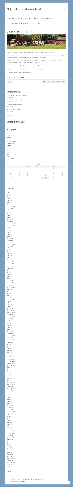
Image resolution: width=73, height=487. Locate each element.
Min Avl (10, 81)
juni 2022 (9, 272)
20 (36, 175)
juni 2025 (9, 213)
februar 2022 (10, 278)
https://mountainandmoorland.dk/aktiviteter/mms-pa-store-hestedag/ (24, 69)
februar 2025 (10, 217)
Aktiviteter (19, 18)
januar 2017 (10, 380)
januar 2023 (10, 259)
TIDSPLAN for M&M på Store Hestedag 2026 (18, 100)
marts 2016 (9, 401)
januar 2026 (10, 204)
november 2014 (11, 433)
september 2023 (11, 245)
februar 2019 (10, 329)
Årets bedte (9, 133)
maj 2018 (9, 348)
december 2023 (11, 240)
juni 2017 (9, 371)
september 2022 (11, 266)
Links (39, 23)
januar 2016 (10, 405)
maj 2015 (9, 420)
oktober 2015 (10, 410)
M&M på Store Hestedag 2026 (14, 109)
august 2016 (10, 391)
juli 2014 (9, 441)
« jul (8, 182)
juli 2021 (9, 291)
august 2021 (10, 289)
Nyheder (9, 150)
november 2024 (11, 224)
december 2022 (11, 262)
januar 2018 (10, 357)
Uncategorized (10, 158)
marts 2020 (9, 304)
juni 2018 (9, 346)
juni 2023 (9, 251)
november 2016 (11, 384)
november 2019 (11, 312)
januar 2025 (10, 219)
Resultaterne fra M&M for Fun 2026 (15, 114)
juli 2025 (9, 211)
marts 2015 (9, 424)
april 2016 (9, 399)
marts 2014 (9, 450)
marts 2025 (9, 215)
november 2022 (11, 264)
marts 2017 (9, 376)
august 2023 (10, 247)
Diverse (9, 135)
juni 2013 (9, 469)
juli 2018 (9, 344)
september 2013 (11, 462)
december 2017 (11, 359)
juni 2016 (9, 395)
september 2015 (11, 412)
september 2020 (11, 300)
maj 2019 (9, 325)
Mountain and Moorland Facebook (62, 9)
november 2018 (11, 336)
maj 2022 (9, 274)
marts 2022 (9, 276)
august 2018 (10, 342)
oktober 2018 (10, 338)
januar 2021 (10, 298)
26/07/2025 (16, 77)
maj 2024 (9, 232)
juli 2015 (9, 416)
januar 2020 (10, 308)
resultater (9, 152)
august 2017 (10, 367)
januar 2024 (10, 238)
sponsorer (9, 156)
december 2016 (11, 382)
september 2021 (11, 287)
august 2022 (10, 268)
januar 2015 (10, 429)
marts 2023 (9, 255)
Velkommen (10, 18)
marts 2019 (9, 327)
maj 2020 (9, 302)
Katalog (9, 148)
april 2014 (9, 448)
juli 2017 (9, 369)
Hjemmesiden (10, 143)
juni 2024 (9, 230)
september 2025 (11, 207)
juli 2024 (9, 228)
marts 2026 (9, 200)
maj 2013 (9, 471)
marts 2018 (9, 352)
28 (45, 177)
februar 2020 (10, 306)
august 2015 (10, 414)
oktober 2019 (10, 314)
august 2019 (10, 319)
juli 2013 (9, 467)
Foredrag (9, 137)
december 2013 (11, 456)
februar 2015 (10, 426)
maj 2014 (9, 445)
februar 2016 (10, 403)
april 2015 (9, 422)
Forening (33, 23)
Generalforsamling (11, 141)
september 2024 (11, 226)
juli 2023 (9, 249)
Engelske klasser (38, 18)
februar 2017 (10, 378)
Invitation (9, 145)
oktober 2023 (10, 243)
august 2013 (10, 464)
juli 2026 (9, 194)
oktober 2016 (10, 386)
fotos (8, 139)
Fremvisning (49, 18)
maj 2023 (9, 253)
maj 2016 (9, 397)
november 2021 (11, 283)
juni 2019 (9, 323)
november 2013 (11, 458)
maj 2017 (9, 374)
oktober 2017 (10, 363)
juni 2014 (9, 443)
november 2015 (11, 407)
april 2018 (9, 350)
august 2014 (10, 439)
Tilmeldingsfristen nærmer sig (14, 104)
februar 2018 (10, 355)
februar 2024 (10, 236)
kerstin (10, 77)
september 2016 (11, 388)
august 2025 (10, 209)
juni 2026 (9, 196)
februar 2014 (10, 452)
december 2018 (11, 333)
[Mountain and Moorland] (24, 9)
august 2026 (10, 192)
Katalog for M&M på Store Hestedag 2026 (17, 95)
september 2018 (11, 340)
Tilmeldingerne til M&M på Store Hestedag (54, 81)
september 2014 (11, 437)
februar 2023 (10, 257)
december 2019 (11, 310)
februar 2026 (10, 202)
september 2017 (11, 365)
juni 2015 (9, 418)
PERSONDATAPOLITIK (33, 480)
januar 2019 (10, 331)
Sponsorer (27, 18)
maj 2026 (9, 198)
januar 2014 (10, 454)
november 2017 (11, 361)
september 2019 (11, 317)
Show (22, 77)
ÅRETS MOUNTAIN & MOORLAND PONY (17, 23)
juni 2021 (9, 293)
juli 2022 (9, 270)
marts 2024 (9, 234)
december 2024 (11, 221)
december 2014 (11, 431)
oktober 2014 (10, 435)
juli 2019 (9, 321)
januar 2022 (10, 281)
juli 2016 (9, 393)
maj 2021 (9, 295)
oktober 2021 (10, 285)
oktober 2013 (10, 460)
